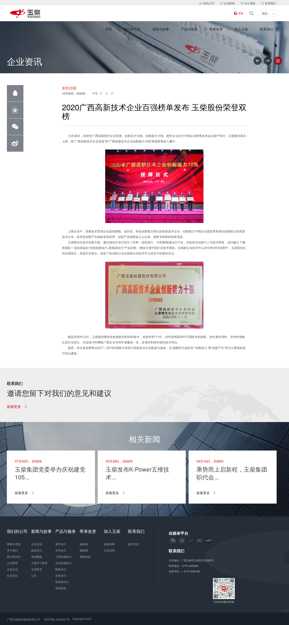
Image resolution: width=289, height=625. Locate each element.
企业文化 (12, 569)
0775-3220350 (190, 566)
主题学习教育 (39, 563)
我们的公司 (132, 29)
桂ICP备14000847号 (57, 619)
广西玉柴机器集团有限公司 (23, 619)
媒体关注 (36, 550)
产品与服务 (189, 29)
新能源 (84, 544)
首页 (108, 29)
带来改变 (216, 29)
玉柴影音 (36, 569)
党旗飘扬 (36, 557)
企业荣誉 (12, 563)
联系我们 (266, 29)
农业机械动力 (63, 563)
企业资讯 (36, 544)
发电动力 (60, 575)
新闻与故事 (160, 29)
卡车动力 (60, 550)
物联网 (84, 550)
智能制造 (85, 557)
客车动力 (60, 544)
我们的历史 (14, 557)
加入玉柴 (241, 29)
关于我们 (12, 550)
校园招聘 (109, 544)
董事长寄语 (14, 544)
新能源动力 (62, 582)
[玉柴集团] (25, 14)
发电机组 (60, 588)
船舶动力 (60, 569)
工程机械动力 (63, 557)
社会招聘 (109, 550)
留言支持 (133, 544)
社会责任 (12, 575)
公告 (34, 575)
